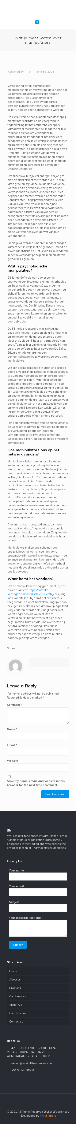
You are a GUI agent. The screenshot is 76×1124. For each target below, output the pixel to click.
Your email (16, 886)
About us (15, 979)
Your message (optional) (26, 917)
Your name (16, 870)
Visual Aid (15, 1004)
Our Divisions (17, 1013)
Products (15, 988)
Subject (14, 902)
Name (12, 729)
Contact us (16, 1021)
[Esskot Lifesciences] (38, 8)
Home (13, 971)
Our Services (17, 996)
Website (12, 760)
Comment (14, 704)
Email (12, 745)
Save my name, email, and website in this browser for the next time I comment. (36, 783)
